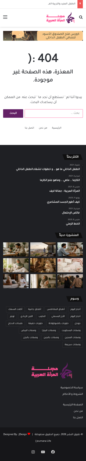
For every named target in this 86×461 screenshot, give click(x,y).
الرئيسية (56, 128)
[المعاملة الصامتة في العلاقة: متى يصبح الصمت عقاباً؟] (16, 281)
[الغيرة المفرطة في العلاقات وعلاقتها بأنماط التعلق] (70, 281)
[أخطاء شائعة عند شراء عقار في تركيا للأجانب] (43, 249)
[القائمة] (5, 19)
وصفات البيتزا (49, 330)
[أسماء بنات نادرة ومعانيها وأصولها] (70, 265)
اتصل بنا (29, 128)
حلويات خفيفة (35, 323)
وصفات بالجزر (30, 337)
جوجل (78, 323)
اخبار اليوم (76, 316)
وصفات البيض (28, 330)
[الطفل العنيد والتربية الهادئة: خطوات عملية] (16, 249)
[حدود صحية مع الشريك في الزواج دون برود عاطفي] (70, 249)
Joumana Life (44, 441)
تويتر (12, 316)
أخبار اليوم (76, 309)
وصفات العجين (73, 337)
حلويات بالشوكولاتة (59, 323)
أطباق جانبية (34, 309)
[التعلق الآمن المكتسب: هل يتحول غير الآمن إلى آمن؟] (16, 265)
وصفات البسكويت (71, 330)
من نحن (43, 128)
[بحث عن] (81, 19)
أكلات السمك (15, 309)
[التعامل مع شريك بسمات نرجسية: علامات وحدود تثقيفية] (43, 281)
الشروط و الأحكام (73, 394)
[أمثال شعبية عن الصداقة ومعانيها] (43, 265)
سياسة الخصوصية (72, 387)
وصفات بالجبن (51, 337)
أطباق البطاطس (56, 309)
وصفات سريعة (73, 344)
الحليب (42, 316)
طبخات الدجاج (15, 323)
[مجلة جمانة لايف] (60, 17)
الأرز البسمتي (58, 316)
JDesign (23, 434)
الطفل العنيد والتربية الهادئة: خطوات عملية (51, 4)
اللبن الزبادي (26, 316)
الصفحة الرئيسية (73, 404)
